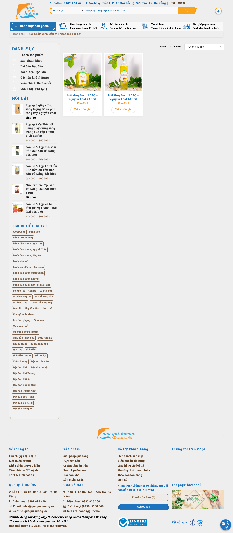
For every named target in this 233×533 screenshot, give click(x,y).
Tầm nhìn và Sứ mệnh (23, 470)
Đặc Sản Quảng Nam (24, 385)
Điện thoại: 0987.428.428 (29, 501)
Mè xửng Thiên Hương (25, 332)
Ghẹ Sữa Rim (32, 308)
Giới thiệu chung (20, 461)
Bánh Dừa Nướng (23, 238)
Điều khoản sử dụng (131, 461)
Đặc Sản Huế (20, 367)
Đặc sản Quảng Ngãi (24, 391)
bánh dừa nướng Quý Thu (27, 244)
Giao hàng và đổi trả (131, 465)
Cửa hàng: (127, 3)
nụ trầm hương (39, 344)
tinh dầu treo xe (22, 356)
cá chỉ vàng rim (44, 297)
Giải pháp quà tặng (75, 456)
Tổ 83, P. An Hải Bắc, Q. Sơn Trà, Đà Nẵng (33, 494)
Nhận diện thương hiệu (24, 465)
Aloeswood (19, 232)
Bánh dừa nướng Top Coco (28, 255)
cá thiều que (20, 303)
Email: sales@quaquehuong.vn (33, 506)
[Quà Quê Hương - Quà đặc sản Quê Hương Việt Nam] (27, 11)
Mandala (39, 320)
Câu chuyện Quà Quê (22, 456)
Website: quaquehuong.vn (30, 511)
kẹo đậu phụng (21, 320)
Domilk (17, 308)
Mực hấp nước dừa (24, 338)
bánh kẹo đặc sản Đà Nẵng (28, 267)
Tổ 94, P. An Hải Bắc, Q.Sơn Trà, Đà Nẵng (87, 494)
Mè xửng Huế (20, 326)
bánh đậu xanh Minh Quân (28, 273)
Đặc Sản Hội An (21, 379)
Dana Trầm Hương (41, 303)
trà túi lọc (40, 356)
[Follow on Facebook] (192, 522)
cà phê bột (46, 291)
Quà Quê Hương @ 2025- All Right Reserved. (38, 526)
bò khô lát (19, 291)
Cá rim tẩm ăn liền (75, 465)
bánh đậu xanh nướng (26, 279)
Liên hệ (122, 480)
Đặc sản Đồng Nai (23, 409)
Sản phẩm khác (73, 480)
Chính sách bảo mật (130, 456)
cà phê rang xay (22, 297)
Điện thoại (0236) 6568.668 (85, 506)
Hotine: (69, 3)
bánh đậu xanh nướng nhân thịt (31, 285)
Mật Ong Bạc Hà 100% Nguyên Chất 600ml (123, 97)
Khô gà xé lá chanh (24, 314)
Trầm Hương (20, 361)
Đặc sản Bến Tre (40, 361)
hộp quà (47, 308)
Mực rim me (45, 338)
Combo (32, 291)
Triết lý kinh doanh (21, 475)
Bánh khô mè (20, 261)
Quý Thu (17, 350)
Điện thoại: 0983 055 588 (83, 501)
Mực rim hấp (71, 461)
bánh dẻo (34, 232)
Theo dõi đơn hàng (130, 475)
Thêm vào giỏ (82, 109)
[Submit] (186, 10)
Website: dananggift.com (83, 511)
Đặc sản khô (71, 475)
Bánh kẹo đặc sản (75, 470)
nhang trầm (20, 344)
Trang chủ (19, 34)
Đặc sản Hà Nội (39, 367)
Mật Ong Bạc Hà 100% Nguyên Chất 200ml (82, 97)
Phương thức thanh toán (134, 470)
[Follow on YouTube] (200, 523)
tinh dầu (31, 350)
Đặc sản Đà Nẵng (23, 403)
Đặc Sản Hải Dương (24, 373)
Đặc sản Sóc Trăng (23, 397)
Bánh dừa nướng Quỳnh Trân (29, 249)
